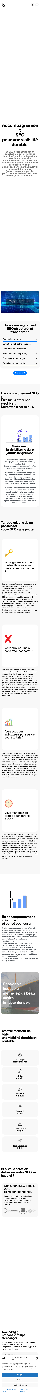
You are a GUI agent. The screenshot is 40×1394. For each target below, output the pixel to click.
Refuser (20, 1380)
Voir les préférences (20, 1385)
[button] (37, 1358)
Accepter (20, 1375)
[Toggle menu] (37, 4)
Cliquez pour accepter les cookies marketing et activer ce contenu (20, 302)
